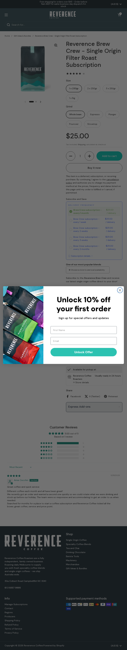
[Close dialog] (120, 290)
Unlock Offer (83, 352)
